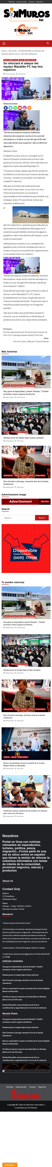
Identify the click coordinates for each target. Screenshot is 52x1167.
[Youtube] (20, 108)
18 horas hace (21, 397)
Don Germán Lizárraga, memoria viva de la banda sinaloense (22, 981)
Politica (13, 385)
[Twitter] (10, 108)
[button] (4, 43)
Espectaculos (22, 2)
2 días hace (20, 441)
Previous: (25, 332)
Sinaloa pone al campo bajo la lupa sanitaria (23, 438)
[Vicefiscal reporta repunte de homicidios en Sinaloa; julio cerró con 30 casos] (26, 791)
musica (17, 475)
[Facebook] (6, 108)
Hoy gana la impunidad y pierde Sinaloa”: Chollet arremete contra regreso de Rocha (22, 968)
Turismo (31, 2)
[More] (29, 108)
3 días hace (20, 487)
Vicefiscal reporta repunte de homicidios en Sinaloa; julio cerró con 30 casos (24, 998)
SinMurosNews (31, 60)
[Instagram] (24, 108)
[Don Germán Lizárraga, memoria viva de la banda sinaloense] (26, 462)
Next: (31, 340)
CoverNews (20, 1107)
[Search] (47, 43)
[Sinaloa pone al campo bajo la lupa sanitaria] (26, 418)
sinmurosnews (10, 74)
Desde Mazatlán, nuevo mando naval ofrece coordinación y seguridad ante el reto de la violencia (24, 1006)
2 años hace (22, 74)
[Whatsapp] (15, 108)
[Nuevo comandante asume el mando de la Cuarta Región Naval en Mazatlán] (26, 743)
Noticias (12, 2)
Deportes (39, 2)
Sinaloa (21, 60)
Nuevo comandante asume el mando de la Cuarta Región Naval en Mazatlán (26, 989)
